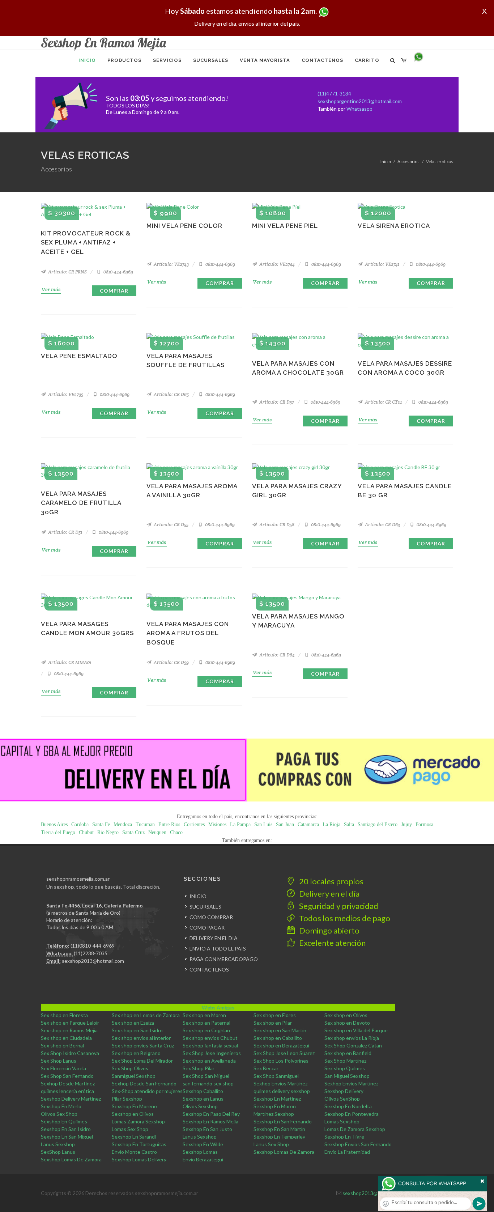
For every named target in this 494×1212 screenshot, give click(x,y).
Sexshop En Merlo (61, 1106)
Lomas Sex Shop (130, 1129)
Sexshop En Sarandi (134, 1137)
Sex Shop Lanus (58, 1061)
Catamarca (308, 824)
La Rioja (331, 824)
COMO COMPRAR (211, 917)
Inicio (385, 161)
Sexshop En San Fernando (283, 1121)
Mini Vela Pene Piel (285, 225)
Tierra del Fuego (58, 832)
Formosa (424, 824)
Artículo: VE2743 (171, 264)
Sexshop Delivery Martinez (71, 1099)
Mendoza (123, 824)
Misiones (217, 824)
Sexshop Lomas (200, 1152)
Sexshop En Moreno (134, 1106)
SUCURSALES (205, 906)
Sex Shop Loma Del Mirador (142, 1061)
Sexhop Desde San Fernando (144, 1083)
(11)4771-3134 (334, 93)
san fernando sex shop (208, 1083)
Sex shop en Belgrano (136, 1053)
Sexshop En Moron (275, 1106)
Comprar (114, 291)
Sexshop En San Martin (279, 1129)
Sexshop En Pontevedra (351, 1114)
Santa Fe (101, 824)
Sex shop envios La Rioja (351, 1038)
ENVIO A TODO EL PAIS (217, 948)
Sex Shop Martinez (345, 1061)
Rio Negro (108, 832)
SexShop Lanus (58, 1152)
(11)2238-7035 (90, 953)
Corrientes (194, 824)
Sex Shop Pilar (198, 1068)
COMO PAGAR (207, 927)
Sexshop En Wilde (203, 1144)
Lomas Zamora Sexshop (138, 1121)
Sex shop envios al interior (141, 1038)
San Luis (263, 824)
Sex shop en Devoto (347, 1023)
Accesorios (408, 161)
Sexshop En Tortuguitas (139, 1144)
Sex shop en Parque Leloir (70, 1023)
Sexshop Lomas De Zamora (284, 1152)
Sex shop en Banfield (347, 1053)
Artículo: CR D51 (64, 532)
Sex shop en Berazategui (281, 1045)
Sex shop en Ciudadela (66, 1038)
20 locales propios (330, 881)
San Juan (285, 824)
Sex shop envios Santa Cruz (143, 1045)
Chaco (176, 832)
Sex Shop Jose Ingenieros (212, 1053)
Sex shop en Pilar (273, 1023)
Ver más (51, 289)
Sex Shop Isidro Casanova (70, 1053)
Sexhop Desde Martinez (68, 1083)
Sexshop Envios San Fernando (358, 1144)
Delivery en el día (328, 893)
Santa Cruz (133, 832)
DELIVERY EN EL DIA (213, 938)
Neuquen (157, 832)
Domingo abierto (328, 930)
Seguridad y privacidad (338, 906)
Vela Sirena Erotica (394, 225)
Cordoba (80, 824)
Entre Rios (169, 824)
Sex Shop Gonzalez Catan (353, 1045)
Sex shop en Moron (204, 1015)
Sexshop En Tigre (344, 1137)
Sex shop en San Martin (280, 1030)
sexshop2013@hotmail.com (93, 961)
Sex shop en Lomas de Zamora (146, 1015)
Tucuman (145, 824)
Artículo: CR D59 (171, 662)
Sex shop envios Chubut (210, 1038)
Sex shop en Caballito (278, 1038)
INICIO (197, 896)
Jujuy (406, 824)
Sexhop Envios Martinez (280, 1083)
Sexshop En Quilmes (64, 1121)
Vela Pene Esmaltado (79, 356)
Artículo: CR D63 (382, 525)
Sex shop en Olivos (345, 1015)
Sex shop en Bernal (62, 1045)
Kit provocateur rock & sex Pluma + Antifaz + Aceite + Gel (86, 242)
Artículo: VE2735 (65, 394)
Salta (349, 824)
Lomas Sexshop (341, 1121)
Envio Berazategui (203, 1159)
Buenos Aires (54, 824)
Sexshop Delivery (343, 1091)
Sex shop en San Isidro (137, 1030)
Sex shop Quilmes (344, 1068)
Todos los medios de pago (344, 918)
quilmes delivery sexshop (282, 1091)
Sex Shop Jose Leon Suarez (284, 1053)
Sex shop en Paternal (206, 1023)
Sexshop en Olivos (133, 1114)
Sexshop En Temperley (279, 1137)
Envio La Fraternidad (347, 1152)
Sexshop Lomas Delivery (139, 1159)
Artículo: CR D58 (276, 525)
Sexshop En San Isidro (66, 1129)
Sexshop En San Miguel (67, 1137)
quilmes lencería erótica (67, 1091)
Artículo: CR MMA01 (69, 662)
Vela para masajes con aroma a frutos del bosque (187, 633)
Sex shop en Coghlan (206, 1030)
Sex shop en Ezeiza (133, 1023)
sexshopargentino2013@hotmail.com (360, 101)
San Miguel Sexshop (347, 1076)
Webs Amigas (218, 1007)
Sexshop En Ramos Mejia (210, 1121)
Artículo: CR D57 (276, 402)
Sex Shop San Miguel (206, 1076)
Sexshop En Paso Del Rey (211, 1114)
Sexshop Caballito (203, 1091)
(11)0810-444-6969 (93, 946)
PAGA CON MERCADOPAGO (223, 959)
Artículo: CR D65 (171, 394)
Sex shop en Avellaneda (209, 1061)
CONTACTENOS (209, 969)
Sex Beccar (266, 1068)
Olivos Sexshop (200, 1106)
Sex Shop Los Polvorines (281, 1061)
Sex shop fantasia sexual (210, 1045)
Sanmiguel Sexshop (134, 1076)
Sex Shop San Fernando (67, 1076)
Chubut (86, 832)
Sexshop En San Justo (207, 1129)
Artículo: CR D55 (170, 525)
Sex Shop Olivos (130, 1068)
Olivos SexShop (342, 1099)
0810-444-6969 (117, 272)
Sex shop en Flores (275, 1015)
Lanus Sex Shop (271, 1144)
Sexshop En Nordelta (348, 1106)
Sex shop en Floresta (64, 1015)
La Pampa (240, 824)
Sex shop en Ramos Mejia (69, 1030)
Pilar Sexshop (127, 1099)
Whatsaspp (359, 109)
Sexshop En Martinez (277, 1099)
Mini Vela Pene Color (184, 225)
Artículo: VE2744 (276, 264)
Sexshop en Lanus (203, 1099)
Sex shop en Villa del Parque (356, 1030)
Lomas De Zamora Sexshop (354, 1129)
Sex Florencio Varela (63, 1068)
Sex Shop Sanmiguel (276, 1076)
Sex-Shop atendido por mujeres (147, 1091)
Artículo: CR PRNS (67, 272)
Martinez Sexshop (274, 1114)
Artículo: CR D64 (276, 655)
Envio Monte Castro (134, 1152)
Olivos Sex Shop (59, 1114)
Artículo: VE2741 (381, 264)
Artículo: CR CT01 (383, 402)
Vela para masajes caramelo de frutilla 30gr (81, 503)
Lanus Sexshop (200, 1137)
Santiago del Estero (377, 824)
